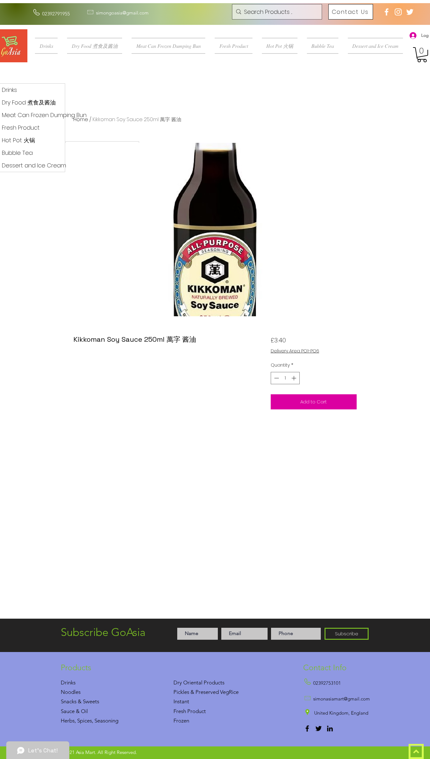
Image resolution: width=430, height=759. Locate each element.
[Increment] (294, 378)
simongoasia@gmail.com (122, 13)
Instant (181, 701)
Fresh (179, 711)
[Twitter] (318, 728)
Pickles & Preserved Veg (201, 692)
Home (80, 119)
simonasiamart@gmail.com (341, 699)
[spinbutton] (285, 378)
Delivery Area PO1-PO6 (295, 351)
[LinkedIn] (330, 728)
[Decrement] (276, 378)
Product (196, 711)
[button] (48, 46)
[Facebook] (307, 728)
